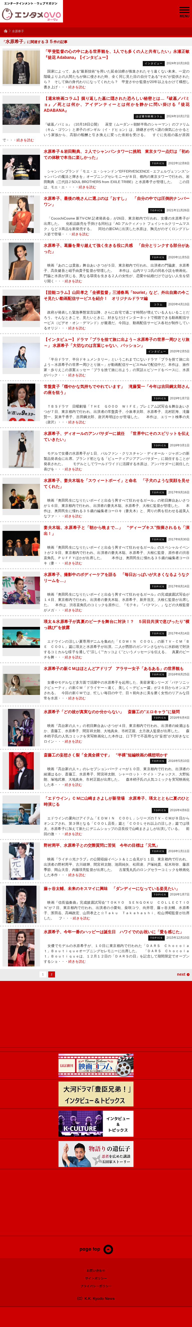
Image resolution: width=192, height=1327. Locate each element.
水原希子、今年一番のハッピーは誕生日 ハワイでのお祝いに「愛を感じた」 (114, 932)
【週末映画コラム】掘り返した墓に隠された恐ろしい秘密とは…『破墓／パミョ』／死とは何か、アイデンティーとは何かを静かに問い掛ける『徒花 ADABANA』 (117, 104)
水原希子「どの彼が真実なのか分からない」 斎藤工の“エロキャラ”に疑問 (112, 712)
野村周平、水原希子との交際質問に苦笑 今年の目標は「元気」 (102, 845)
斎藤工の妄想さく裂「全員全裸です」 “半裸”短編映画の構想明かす (106, 755)
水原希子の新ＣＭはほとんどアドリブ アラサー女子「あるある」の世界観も (114, 668)
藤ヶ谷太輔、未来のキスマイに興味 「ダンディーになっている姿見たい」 (112, 888)
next (181, 974)
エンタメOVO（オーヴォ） (31, 15)
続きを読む (77, 87)
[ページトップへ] (96, 1253)
